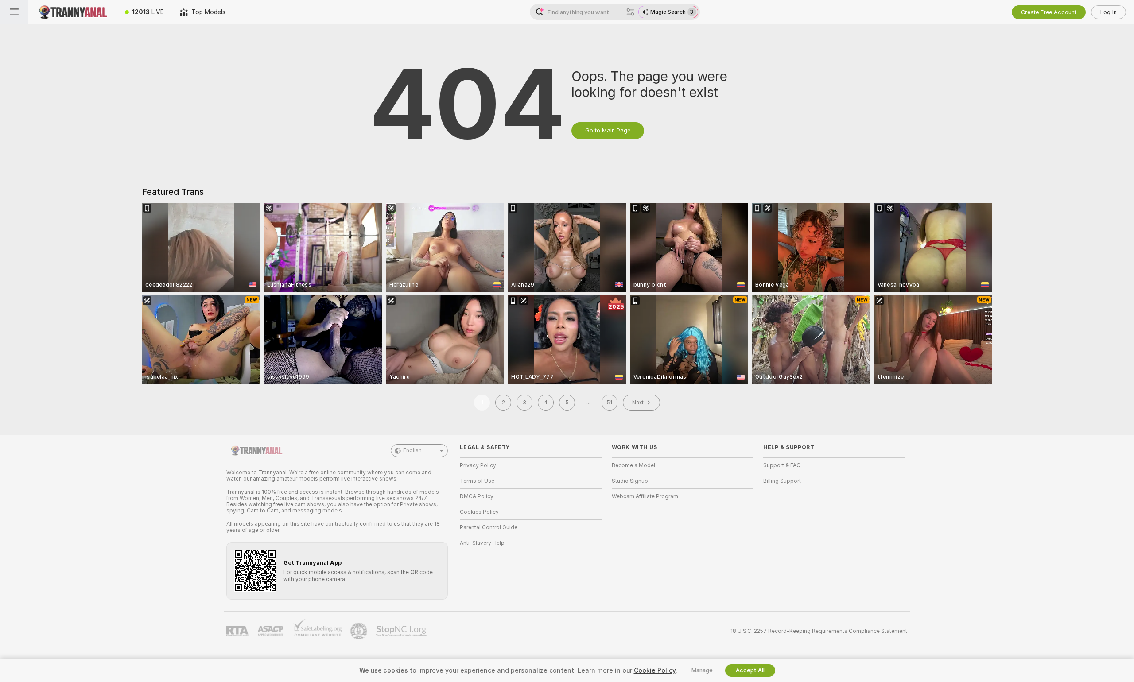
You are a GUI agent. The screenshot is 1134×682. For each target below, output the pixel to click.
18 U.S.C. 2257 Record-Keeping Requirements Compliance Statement (818, 631)
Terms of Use (477, 481)
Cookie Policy (655, 670)
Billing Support (782, 481)
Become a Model (633, 465)
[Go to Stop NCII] (402, 631)
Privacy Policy (478, 465)
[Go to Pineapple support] (359, 631)
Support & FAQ (782, 465)
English (412, 450)
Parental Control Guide (488, 527)
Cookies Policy (479, 512)
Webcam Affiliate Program (645, 496)
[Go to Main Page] (72, 12)
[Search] (630, 12)
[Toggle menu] (14, 12)
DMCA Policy (476, 496)
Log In (1108, 12)
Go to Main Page (607, 130)
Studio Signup (630, 481)
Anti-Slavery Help (482, 543)
